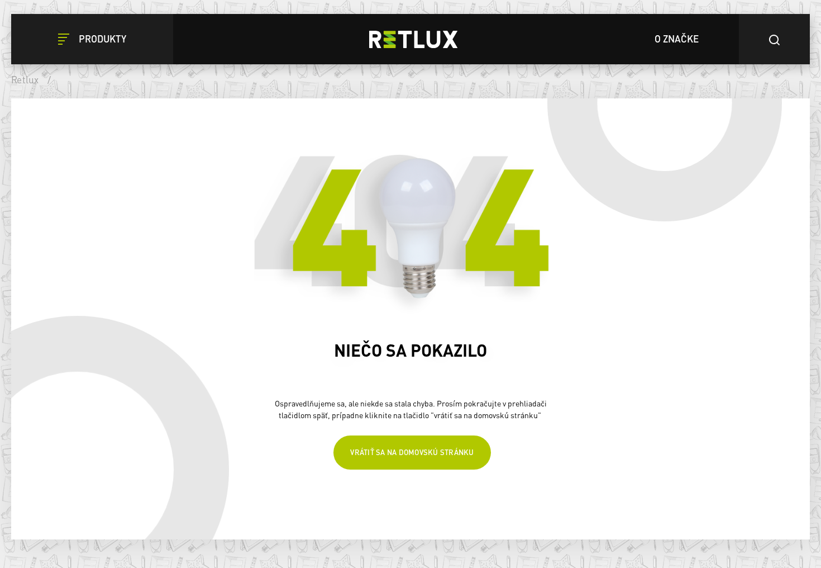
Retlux (25, 79)
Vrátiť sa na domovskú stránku (412, 456)
